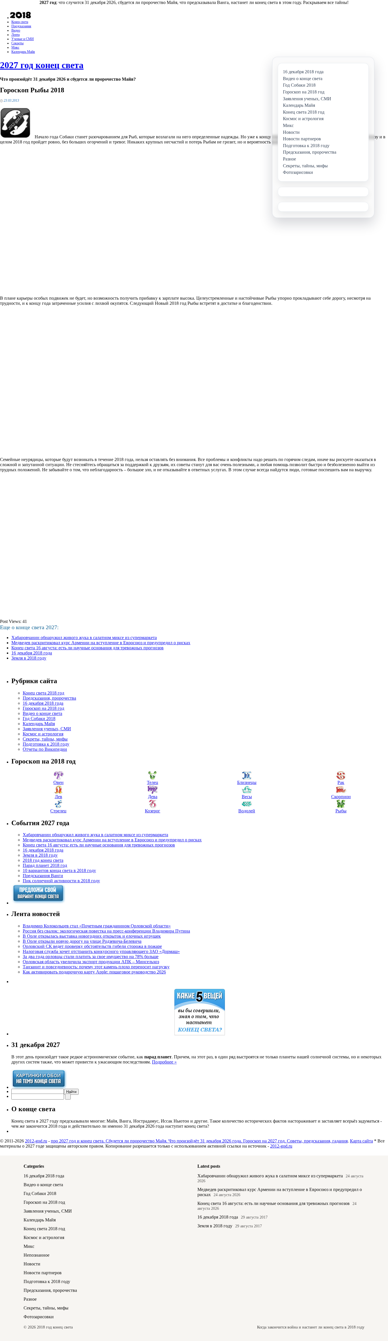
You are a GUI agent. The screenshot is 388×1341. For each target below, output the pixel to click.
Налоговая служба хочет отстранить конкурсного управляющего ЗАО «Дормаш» (101, 951)
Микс (15, 47)
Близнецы (246, 782)
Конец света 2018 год (43, 693)
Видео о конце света (42, 713)
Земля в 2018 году (28, 658)
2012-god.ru (36, 1140)
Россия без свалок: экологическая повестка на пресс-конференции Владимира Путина (106, 931)
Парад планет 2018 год (45, 865)
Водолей (246, 810)
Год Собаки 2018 (39, 718)
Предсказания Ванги (43, 875)
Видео (15, 30)
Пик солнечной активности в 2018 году (61, 880)
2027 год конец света (42, 65)
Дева (152, 796)
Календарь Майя (23, 52)
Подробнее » (164, 1062)
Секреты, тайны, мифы (45, 739)
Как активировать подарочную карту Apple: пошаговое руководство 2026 (94, 971)
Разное (30, 1299)
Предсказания (21, 26)
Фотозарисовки (39, 1316)
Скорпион (341, 796)
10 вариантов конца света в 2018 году (59, 870)
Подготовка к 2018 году (46, 744)
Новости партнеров (43, 1272)
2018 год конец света (43, 860)
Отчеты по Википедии (45, 749)
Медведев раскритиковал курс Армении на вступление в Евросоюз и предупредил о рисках (100, 642)
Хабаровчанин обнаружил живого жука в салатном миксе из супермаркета (84, 637)
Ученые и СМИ (22, 39)
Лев (58, 796)
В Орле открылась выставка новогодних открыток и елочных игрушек (92, 936)
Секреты (17, 43)
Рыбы (341, 810)
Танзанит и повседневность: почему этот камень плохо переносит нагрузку (96, 966)
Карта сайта (361, 1140)
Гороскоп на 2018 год (43, 708)
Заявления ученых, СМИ (47, 728)
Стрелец (58, 810)
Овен (58, 782)
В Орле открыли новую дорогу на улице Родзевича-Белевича (82, 941)
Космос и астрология (43, 733)
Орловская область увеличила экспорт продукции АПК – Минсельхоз (91, 961)
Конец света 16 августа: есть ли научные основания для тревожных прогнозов (87, 647)
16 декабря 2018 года (31, 652)
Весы (247, 796)
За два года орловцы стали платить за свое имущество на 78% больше (90, 956)
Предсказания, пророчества (49, 698)
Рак (340, 782)
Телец (152, 782)
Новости (32, 1263)
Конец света (19, 22)
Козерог (152, 810)
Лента (15, 35)
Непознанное (36, 1255)
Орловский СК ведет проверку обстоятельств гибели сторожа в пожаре (92, 946)
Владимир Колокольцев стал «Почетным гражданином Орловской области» (97, 925)
